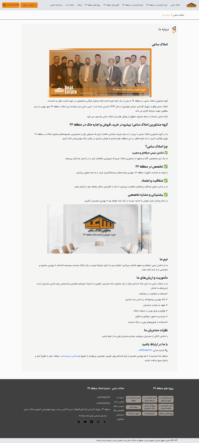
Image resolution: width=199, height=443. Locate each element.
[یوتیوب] (85, 422)
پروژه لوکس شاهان (166, 413)
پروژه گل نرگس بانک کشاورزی (149, 407)
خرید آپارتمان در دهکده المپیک (165, 407)
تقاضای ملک (118, 410)
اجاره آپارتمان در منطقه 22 (132, 5)
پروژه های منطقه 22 (92, 5)
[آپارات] (78, 422)
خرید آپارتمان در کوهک (133, 399)
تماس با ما (119, 401)
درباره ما (120, 397)
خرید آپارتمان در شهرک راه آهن (165, 399)
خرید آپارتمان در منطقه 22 (156, 5)
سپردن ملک (118, 406)
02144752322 (103, 397)
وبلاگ (79, 5)
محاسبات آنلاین (56, 5)
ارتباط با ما (70, 5)
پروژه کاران (133, 407)
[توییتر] (104, 422)
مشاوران (120, 419)
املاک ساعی (175, 5)
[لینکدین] (91, 422)
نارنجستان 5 (150, 413)
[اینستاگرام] (98, 422)
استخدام (120, 414)
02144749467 (103, 403)
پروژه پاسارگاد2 (133, 413)
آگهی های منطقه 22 (111, 5)
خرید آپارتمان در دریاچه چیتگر (149, 399)
